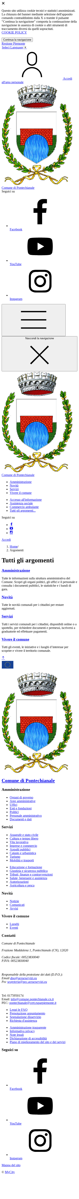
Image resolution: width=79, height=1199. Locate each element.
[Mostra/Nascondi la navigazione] (34, 320)
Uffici (13, 804)
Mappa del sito (11, 1165)
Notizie (14, 901)
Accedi (6, 539)
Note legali (17, 1034)
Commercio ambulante (24, 507)
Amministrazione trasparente (28, 1027)
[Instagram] (11, 533)
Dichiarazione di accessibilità (28, 1038)
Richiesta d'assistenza (23, 1020)
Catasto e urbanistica (23, 853)
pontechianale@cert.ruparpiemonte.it (32, 1003)
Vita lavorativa (19, 842)
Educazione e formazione (26, 867)
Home (14, 546)
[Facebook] (11, 524)
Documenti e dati (21, 819)
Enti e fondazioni (21, 808)
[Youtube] (11, 528)
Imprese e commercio (23, 845)
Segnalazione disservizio (25, 1017)
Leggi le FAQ (19, 1009)
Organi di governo (21, 797)
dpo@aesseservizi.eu (23, 978)
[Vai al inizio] (3, 658)
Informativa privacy (22, 1031)
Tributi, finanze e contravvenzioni (31, 874)
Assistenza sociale (21, 503)
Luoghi (14, 924)
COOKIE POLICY (14, 32)
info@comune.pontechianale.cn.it (32, 999)
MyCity (10, 1172)
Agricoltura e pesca (22, 885)
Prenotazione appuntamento (27, 1013)
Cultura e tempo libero (24, 838)
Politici (14, 812)
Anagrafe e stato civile (24, 835)
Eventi (14, 927)
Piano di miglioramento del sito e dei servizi (37, 1042)
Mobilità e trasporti (22, 860)
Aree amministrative (22, 801)
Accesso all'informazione (26, 499)
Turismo (15, 856)
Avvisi (14, 908)
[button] (21, 482)
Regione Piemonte (13, 43)
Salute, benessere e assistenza (28, 878)
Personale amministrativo (26, 815)
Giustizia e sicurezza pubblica (29, 871)
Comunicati (17, 904)
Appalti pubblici (20, 849)
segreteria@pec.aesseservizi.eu (27, 981)
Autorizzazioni (19, 881)
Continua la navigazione (17, 39)
